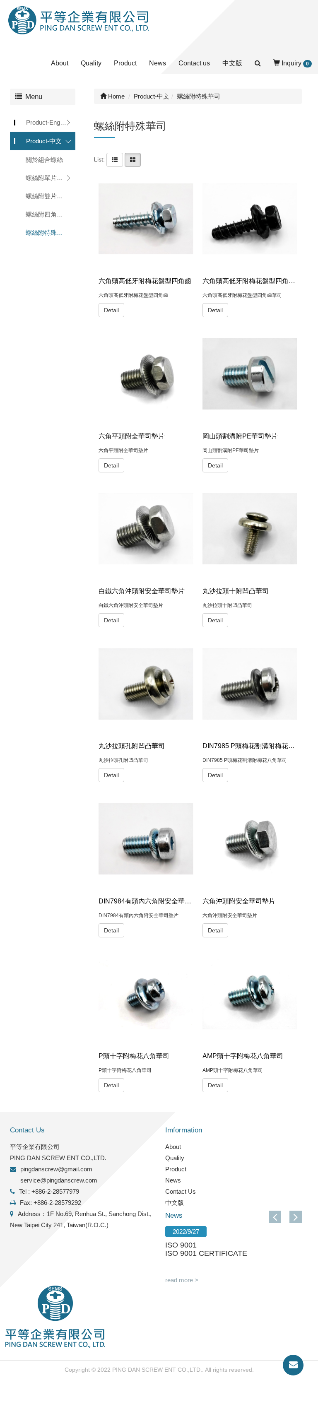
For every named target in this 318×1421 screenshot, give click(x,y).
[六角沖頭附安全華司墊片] (249, 839)
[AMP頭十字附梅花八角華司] (249, 994)
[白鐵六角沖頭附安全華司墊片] (146, 529)
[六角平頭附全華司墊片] (146, 373)
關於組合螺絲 (44, 159)
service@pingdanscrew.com (58, 1180)
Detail (111, 310)
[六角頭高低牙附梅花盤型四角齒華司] (249, 218)
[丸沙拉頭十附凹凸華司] (249, 529)
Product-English (47, 122)
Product (125, 63)
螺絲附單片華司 (47, 177)
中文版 (232, 63)
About (59, 63)
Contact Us (180, 1191)
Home (115, 96)
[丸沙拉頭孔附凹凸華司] (146, 683)
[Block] (133, 159)
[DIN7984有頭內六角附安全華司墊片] (146, 839)
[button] (295, 1217)
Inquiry (294, 63)
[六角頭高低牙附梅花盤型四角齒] (146, 218)
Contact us (194, 63)
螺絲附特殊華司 (47, 232)
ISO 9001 (181, 1245)
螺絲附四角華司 (47, 214)
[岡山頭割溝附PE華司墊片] (249, 373)
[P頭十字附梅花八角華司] (146, 994)
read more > (181, 1280)
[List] (114, 159)
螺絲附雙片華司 (47, 196)
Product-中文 (44, 141)
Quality (91, 63)
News (157, 63)
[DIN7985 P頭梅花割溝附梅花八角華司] (249, 683)
